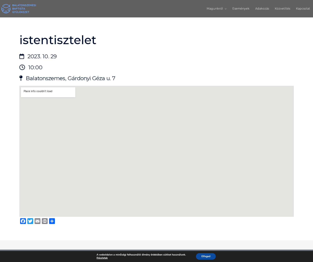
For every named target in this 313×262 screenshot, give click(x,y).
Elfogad (205, 256)
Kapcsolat (303, 8)
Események (240, 8)
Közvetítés (282, 8)
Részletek (102, 258)
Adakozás (262, 8)
